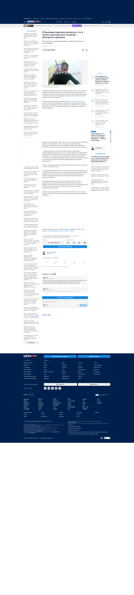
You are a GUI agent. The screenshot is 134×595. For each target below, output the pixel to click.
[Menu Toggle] (24, 22)
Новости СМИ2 (46, 314)
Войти (47, 305)
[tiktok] (59, 388)
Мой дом (64, 371)
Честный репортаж (76, 101)
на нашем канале (74, 235)
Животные (46, 376)
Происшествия (81, 369)
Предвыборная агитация (30, 376)
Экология (96, 369)
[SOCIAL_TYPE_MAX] (85, 242)
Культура (64, 367)
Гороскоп (61, 18)
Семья (79, 378)
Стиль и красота (98, 365)
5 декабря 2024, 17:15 (46, 46)
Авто (45, 362)
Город (45, 369)
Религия (80, 376)
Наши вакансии (28, 371)
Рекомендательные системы (73, 430)
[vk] (48, 388)
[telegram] (45, 388)
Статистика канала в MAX (30, 378)
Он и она (80, 362)
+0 (82, 285)
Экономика (96, 371)
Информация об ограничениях (74, 426)
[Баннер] (28, 26)
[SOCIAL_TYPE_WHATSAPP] (79, 242)
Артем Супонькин (52, 252)
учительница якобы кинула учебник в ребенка (61, 231)
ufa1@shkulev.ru (39, 430)
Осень (79, 365)
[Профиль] (109, 22)
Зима (63, 362)
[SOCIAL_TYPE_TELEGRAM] (73, 242)
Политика (80, 367)
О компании (27, 367)
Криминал (64, 365)
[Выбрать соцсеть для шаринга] (86, 50)
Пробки (75, 18)
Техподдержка (27, 374)
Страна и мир (97, 367)
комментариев (50, 50)
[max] (56, 388)
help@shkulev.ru (33, 432)
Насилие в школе (47, 257)
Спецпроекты (97, 374)
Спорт (95, 362)
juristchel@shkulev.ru (56, 431)
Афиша (56, 18)
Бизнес (45, 365)
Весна (45, 367)
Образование (65, 378)
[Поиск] (102, 22)
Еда (45, 374)
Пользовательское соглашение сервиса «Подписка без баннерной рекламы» (83, 434)
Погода (42, 18)
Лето (63, 369)
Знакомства (36, 18)
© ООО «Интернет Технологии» (46, 438)
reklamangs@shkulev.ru (72, 422)
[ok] (52, 388)
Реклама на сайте (28, 362)
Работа (79, 371)
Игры (83, 18)
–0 (86, 285)
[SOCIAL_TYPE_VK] (68, 242)
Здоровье (46, 378)
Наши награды (27, 369)
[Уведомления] (106, 22)
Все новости (31, 31)
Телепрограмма (49, 18)
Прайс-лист (26, 365)
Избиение (56, 257)
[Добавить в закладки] (83, 50)
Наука (63, 374)
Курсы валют (68, 18)
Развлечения (81, 374)
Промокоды (88, 18)
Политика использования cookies (74, 428)
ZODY (79, 18)
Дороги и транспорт (49, 371)
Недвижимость (28, 18)
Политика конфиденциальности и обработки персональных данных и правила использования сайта (88, 432)
